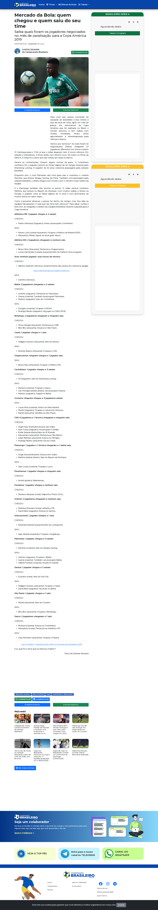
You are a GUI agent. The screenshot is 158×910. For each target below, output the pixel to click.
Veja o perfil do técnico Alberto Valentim (51, 270)
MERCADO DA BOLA (22, 694)
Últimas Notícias (69, 4)
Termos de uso (102, 888)
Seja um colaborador (79, 882)
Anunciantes (76, 886)
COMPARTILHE (81, 52)
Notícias (50, 890)
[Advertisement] (31, 132)
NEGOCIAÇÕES (38, 694)
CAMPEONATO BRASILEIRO (62, 694)
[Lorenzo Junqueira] (17, 51)
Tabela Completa (117, 33)
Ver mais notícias (26, 768)
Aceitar (121, 905)
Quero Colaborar (23, 833)
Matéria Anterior (33, 110)
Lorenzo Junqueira (30, 49)
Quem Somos (102, 896)
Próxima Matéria (70, 110)
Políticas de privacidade (105, 892)
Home (42, 4)
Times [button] (51, 4)
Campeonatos (52, 886)
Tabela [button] (84, 4)
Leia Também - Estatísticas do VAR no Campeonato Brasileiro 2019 (51, 644)
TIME (48, 694)
